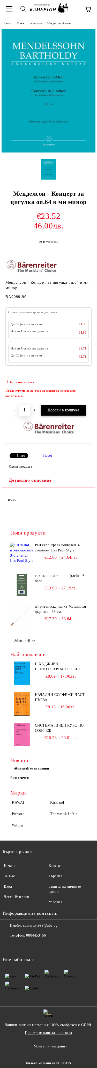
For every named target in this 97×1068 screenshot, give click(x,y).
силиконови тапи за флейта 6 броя (60, 578)
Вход (8, 886)
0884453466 (36, 935)
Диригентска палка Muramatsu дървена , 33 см (60, 609)
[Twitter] (21, 946)
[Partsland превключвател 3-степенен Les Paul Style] (21, 554)
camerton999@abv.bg (40, 925)
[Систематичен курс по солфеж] (21, 734)
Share (21, 455)
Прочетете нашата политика (48, 1033)
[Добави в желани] (84, 380)
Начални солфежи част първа (60, 697)
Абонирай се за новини (31, 768)
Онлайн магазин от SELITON (48, 1063)
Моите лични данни (51, 1046)
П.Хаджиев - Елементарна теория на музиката (61, 667)
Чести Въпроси (16, 897)
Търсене (55, 876)
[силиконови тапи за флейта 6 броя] (21, 585)
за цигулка (35, 23)
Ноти (20, 23)
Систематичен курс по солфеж (59, 728)
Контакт (55, 866)
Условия (55, 902)
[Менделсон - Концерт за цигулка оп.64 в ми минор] (48, 151)
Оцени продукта (20, 466)
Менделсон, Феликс (59, 23)
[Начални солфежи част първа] (21, 704)
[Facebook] (9, 946)
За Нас (9, 876)
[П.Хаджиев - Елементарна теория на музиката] (21, 673)
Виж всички (19, 778)
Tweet (47, 455)
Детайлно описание (30, 480)
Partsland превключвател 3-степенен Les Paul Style (58, 547)
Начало (8, 23)
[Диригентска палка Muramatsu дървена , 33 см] (21, 615)
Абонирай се (24, 641)
